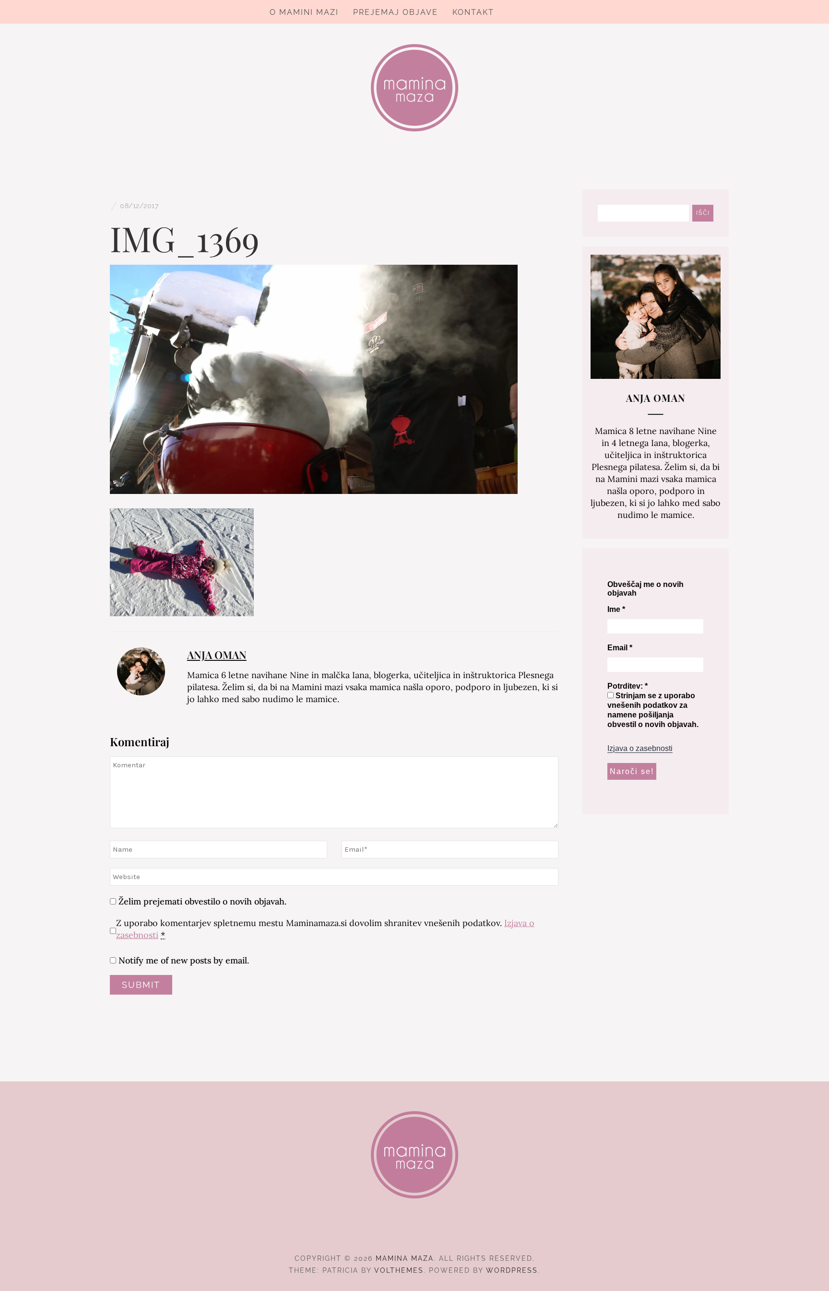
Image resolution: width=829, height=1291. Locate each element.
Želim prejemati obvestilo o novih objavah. (201, 901)
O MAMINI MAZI (304, 12)
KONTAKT (473, 12)
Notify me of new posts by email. (183, 960)
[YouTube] (432, 1232)
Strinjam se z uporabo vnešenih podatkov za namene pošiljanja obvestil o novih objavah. (653, 710)
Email (619, 648)
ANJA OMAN (217, 654)
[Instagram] (414, 1232)
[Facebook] (397, 1232)
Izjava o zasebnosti (640, 748)
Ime (616, 609)
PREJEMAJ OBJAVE (395, 12)
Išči (703, 213)
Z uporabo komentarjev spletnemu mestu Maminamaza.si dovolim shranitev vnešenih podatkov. (325, 928)
